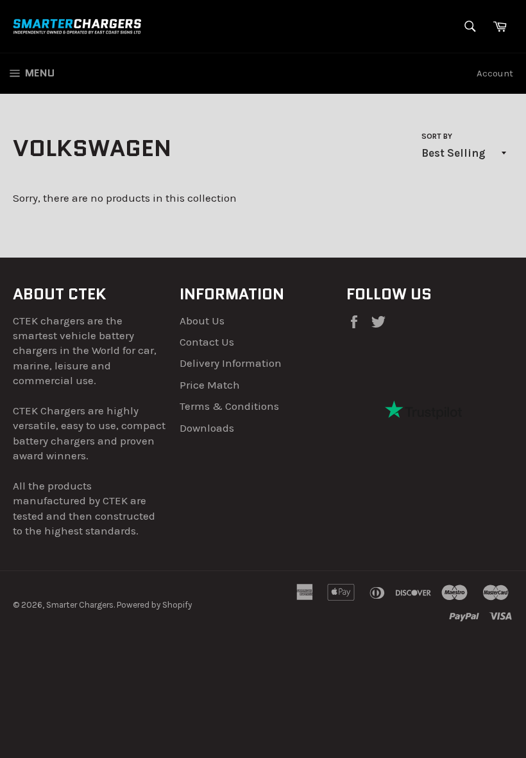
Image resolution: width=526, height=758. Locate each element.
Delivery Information (231, 363)
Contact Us (207, 341)
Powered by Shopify (154, 605)
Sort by (436, 136)
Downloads (207, 427)
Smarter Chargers (80, 605)
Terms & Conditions (229, 406)
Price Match (210, 384)
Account (495, 73)
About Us (202, 320)
